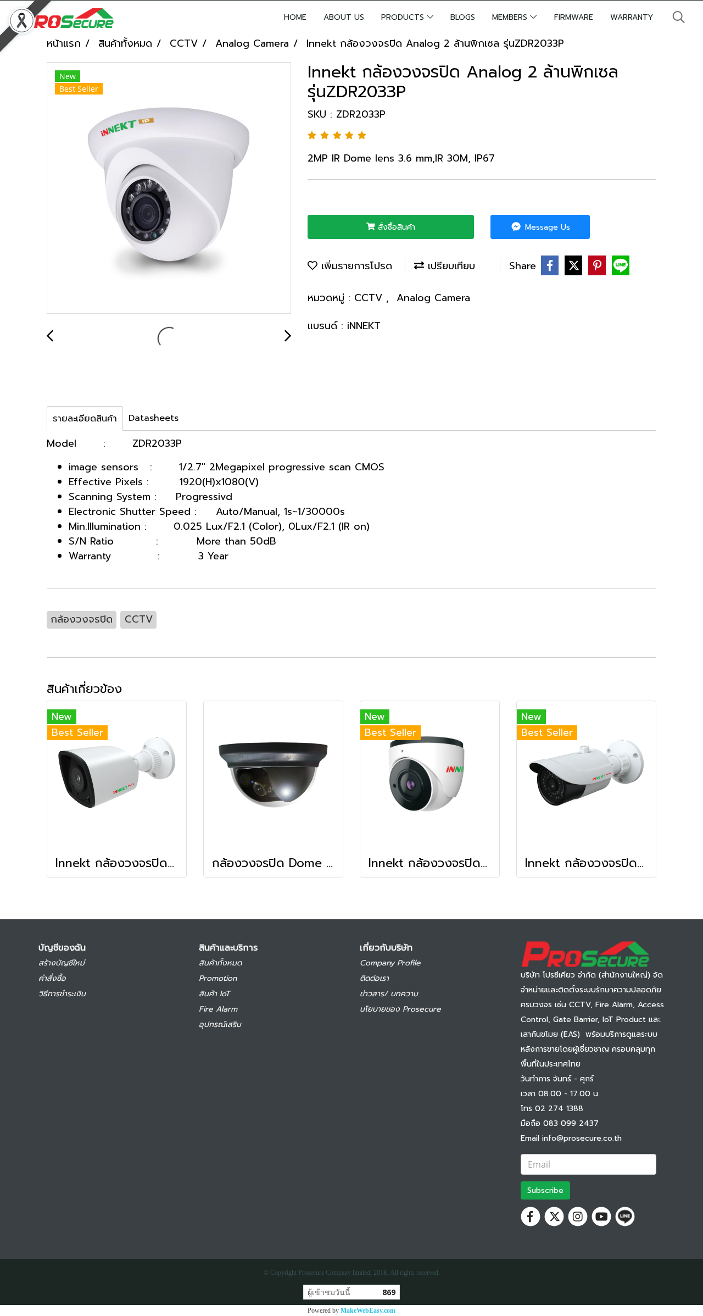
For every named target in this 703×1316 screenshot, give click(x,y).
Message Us (546, 227)
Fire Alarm (218, 1009)
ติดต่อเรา (374, 978)
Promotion (218, 978)
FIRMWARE (573, 17)
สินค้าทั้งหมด (220, 963)
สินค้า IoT (214, 994)
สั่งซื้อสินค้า (395, 227)
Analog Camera (433, 298)
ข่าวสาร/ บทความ (389, 994)
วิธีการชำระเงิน (62, 994)
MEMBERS (511, 17)
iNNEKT (364, 326)
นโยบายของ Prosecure (400, 1009)
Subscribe (545, 1190)
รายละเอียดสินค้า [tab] (85, 418)
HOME (295, 17)
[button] (679, 17)
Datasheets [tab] (153, 418)
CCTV (370, 298)
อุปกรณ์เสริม (220, 1024)
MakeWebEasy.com (368, 1310)
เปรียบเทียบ (449, 266)
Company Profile (390, 963)
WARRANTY (631, 17)
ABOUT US (343, 17)
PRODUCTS (404, 17)
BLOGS (462, 17)
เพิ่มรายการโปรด (354, 266)
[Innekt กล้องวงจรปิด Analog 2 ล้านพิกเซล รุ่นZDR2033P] (169, 188)
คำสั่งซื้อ (52, 978)
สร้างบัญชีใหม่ (61, 963)
